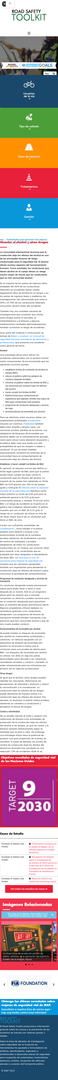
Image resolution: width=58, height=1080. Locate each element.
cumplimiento (7, 528)
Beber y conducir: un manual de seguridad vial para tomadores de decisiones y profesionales (24, 339)
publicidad (35, 420)
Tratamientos (29, 186)
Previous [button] (5, 941)
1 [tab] (26, 964)
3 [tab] (32, 964)
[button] (4, 984)
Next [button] (53, 941)
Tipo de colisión (29, 126)
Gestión (29, 216)
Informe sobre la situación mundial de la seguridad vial (24, 489)
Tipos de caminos (29, 156)
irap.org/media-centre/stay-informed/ (24, 1012)
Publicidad (28, 423)
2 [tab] (29, 964)
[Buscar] (54, 74)
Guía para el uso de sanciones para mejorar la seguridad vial (21, 559)
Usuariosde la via (29, 94)
